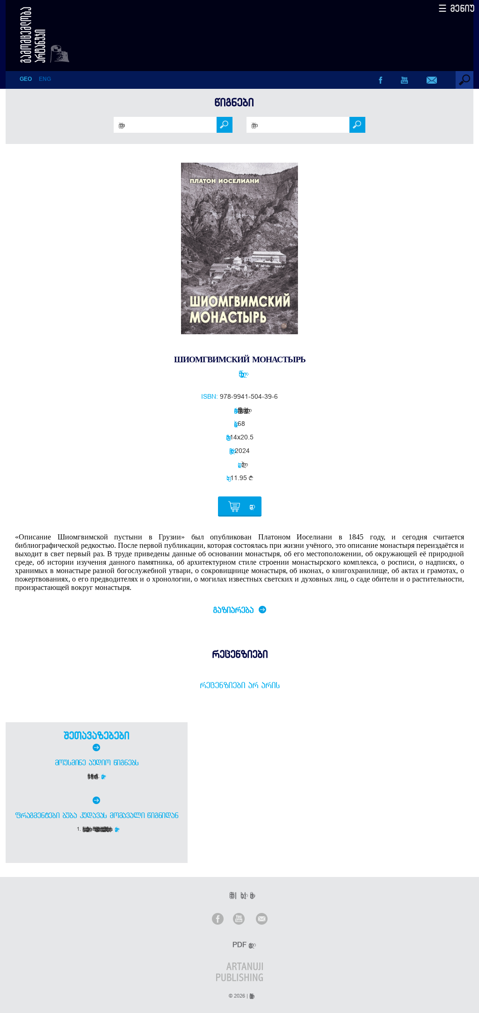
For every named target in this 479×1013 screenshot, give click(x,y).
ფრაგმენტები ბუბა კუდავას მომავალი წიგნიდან (96, 815)
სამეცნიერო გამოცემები (239, 410)
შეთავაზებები (96, 735)
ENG (45, 79)
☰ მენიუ (456, 8)
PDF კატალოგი (240, 944)
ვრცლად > (103, 776)
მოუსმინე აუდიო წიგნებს (97, 762)
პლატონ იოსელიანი (239, 373)
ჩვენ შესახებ (230, 895)
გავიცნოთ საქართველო (244, 410)
